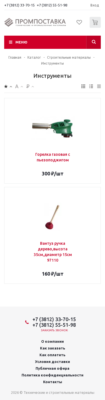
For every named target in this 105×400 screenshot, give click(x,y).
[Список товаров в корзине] (96, 26)
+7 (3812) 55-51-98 (52, 5)
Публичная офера (52, 368)
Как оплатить (52, 355)
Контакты (52, 382)
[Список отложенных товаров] (79, 24)
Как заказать (52, 348)
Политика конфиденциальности (52, 375)
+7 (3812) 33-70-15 (19, 5)
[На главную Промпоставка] (35, 22)
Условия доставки (52, 362)
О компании (52, 341)
